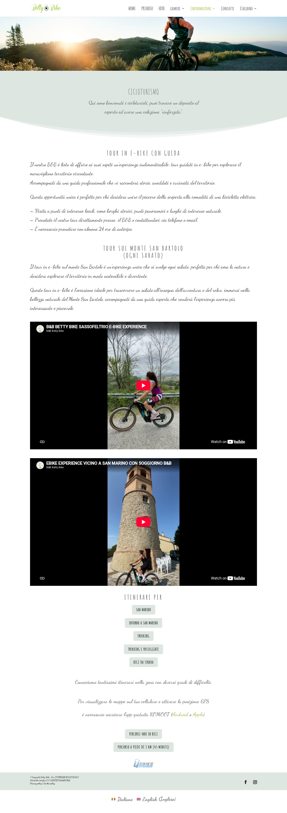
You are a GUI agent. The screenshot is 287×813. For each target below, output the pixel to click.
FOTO (162, 9)
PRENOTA (147, 9)
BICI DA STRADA (144, 662)
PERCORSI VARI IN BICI (143, 734)
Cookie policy (49, 783)
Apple (198, 714)
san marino (143, 609)
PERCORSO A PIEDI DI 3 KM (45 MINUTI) (143, 747)
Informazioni (200, 9)
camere (175, 9)
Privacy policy (36, 783)
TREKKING (143, 636)
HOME (132, 9)
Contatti (227, 9)
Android (180, 714)
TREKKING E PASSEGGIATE (143, 649)
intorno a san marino (143, 622)
